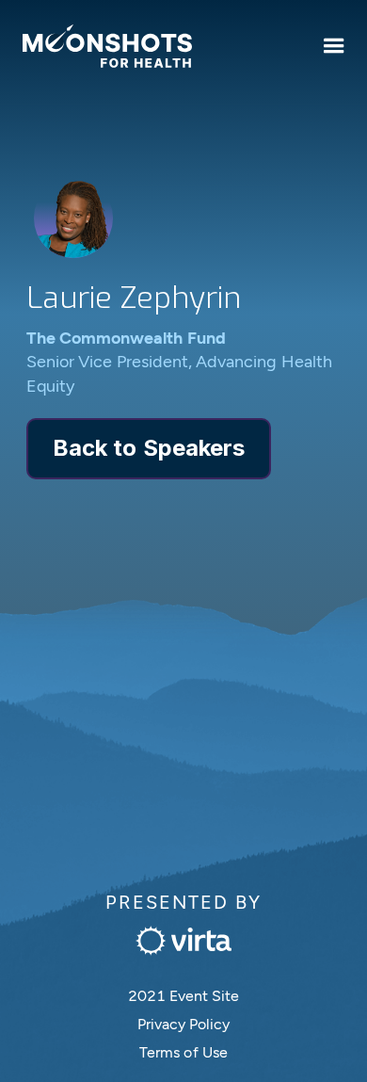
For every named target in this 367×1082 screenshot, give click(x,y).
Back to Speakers (149, 447)
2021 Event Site (184, 996)
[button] (334, 46)
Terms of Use (183, 1052)
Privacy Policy (184, 1024)
